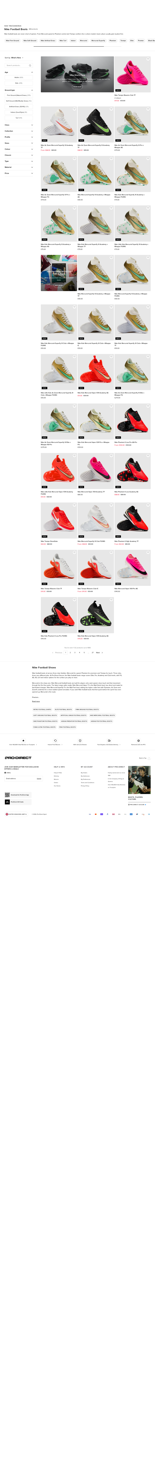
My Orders (84, 773)
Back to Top (142, 758)
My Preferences (85, 779)
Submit (39, 779)
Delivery (56, 776)
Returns (56, 779)
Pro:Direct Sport (42, 814)
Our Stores (57, 786)
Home (6, 26)
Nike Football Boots (15, 26)
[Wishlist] (148, 59)
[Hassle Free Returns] (55, 742)
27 (92, 652)
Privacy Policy (85, 786)
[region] (77, 40)
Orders (56, 783)
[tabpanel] (23, 778)
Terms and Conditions (87, 783)
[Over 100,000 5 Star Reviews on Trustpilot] (23, 742)
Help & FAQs (58, 773)
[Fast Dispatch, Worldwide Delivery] (109, 742)
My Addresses (85, 776)
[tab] (7, 773)
